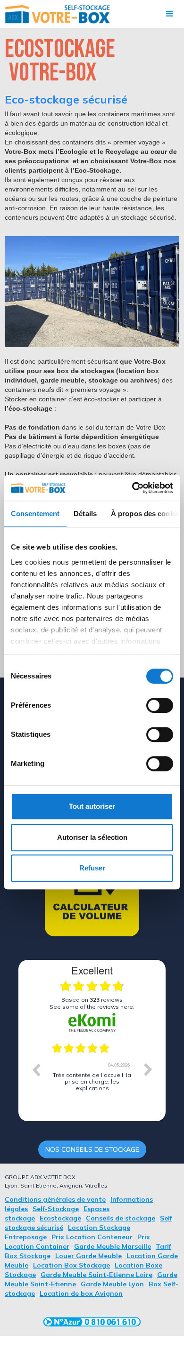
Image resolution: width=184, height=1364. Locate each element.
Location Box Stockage (71, 1265)
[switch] (159, 705)
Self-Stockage (56, 1208)
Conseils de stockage (120, 1218)
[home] (55, 14)
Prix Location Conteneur (92, 1237)
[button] (170, 14)
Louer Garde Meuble (88, 1256)
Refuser (92, 868)
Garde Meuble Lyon (112, 1284)
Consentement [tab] (35, 514)
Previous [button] (36, 1069)
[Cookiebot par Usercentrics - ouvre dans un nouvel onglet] (132, 488)
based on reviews (92, 999)
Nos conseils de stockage (92, 1149)
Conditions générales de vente (55, 1199)
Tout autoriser (92, 806)
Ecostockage (60, 1218)
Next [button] (148, 1069)
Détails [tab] (85, 514)
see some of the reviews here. (92, 1006)
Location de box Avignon (81, 1293)
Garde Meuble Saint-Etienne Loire (96, 1274)
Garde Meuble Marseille (112, 1246)
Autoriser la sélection (92, 837)
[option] (92, 1076)
